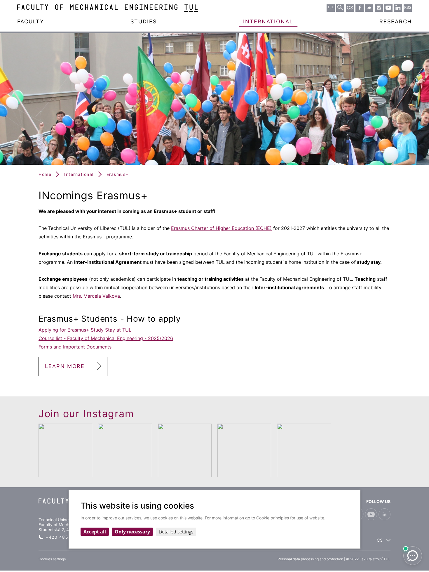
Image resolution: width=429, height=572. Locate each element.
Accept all (94, 531)
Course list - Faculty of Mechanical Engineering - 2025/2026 (106, 338)
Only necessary (132, 531)
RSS (407, 7)
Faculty (30, 21)
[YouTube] (388, 8)
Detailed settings (176, 531)
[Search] (340, 8)
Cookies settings (52, 559)
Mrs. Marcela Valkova (96, 296)
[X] (369, 8)
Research (395, 21)
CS (380, 540)
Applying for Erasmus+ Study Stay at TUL (85, 330)
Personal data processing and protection (310, 559)
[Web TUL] (331, 8)
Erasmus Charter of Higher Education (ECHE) (221, 228)
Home (45, 174)
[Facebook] (359, 8)
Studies (143, 21)
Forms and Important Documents (75, 347)
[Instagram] (379, 8)
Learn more (65, 366)
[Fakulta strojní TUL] (107, 8)
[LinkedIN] (398, 8)
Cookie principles (272, 517)
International (268, 21)
